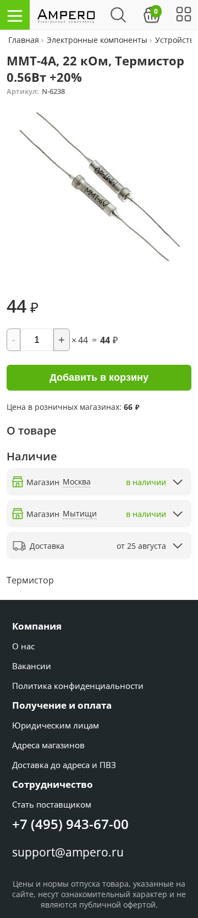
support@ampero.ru (68, 852)
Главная (24, 40)
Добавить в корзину (99, 377)
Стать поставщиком (51, 804)
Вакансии (31, 665)
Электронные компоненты (97, 40)
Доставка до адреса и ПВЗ (64, 764)
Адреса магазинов (48, 744)
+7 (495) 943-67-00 (70, 824)
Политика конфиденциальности (78, 685)
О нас (23, 646)
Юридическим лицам (55, 725)
